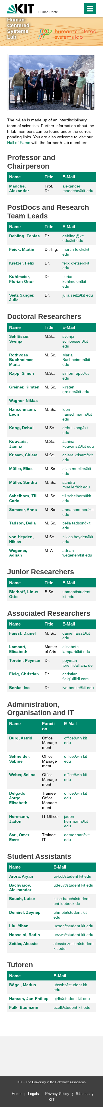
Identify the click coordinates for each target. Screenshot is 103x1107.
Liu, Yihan (19, 926)
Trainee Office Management (49, 800)
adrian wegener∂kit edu (77, 553)
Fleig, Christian (24, 674)
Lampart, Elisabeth (18, 649)
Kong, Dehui (21, 427)
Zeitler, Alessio (23, 943)
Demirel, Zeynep (25, 912)
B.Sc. (49, 591)
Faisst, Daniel (22, 633)
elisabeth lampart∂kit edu (76, 649)
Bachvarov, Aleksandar (20, 887)
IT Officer (50, 816)
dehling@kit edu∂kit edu (73, 238)
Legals (33, 1094)
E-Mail (68, 176)
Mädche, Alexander (19, 188)
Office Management (49, 743)
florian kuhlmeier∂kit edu (74, 281)
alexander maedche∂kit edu (77, 188)
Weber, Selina (22, 774)
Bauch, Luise (22, 898)
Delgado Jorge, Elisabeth (18, 798)
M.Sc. (50, 336)
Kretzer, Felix (21, 263)
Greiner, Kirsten (24, 387)
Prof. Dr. (49, 188)
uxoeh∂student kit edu (73, 926)
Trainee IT (49, 837)
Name (15, 176)
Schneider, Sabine (19, 758)
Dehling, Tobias (24, 236)
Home (16, 1094)
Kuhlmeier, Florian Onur (21, 279)
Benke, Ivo (19, 687)
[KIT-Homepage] (20, 7)
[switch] (77, 8)
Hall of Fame (18, 142)
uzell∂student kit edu (72, 1007)
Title (49, 176)
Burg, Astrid (20, 738)
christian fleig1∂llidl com (75, 676)
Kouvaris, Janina (18, 444)
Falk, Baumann (23, 1007)
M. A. (49, 550)
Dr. (47, 236)
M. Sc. (50, 355)
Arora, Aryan (21, 876)
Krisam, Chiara (23, 455)
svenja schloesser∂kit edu (75, 341)
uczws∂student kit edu (73, 934)
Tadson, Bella (22, 523)
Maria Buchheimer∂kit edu (76, 360)
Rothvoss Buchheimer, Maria (21, 360)
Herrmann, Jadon (19, 819)
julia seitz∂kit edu (77, 295)
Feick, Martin (21, 249)
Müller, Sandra (23, 482)
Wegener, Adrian (18, 553)
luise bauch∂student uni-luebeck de (72, 901)
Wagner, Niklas (23, 400)
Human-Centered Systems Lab (49, 12)
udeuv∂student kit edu (73, 885)
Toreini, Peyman (24, 660)
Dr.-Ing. (51, 249)
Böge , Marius (22, 984)
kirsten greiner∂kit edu (75, 389)
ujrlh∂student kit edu (72, 998)
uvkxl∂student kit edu (72, 876)
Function (48, 726)
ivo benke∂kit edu (78, 687)
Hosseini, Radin (24, 934)
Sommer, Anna (23, 509)
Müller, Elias (21, 468)
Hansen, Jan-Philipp (29, 998)
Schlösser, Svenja (19, 339)
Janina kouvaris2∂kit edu (78, 444)
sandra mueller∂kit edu (76, 485)
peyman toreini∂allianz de (77, 663)
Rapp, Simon (21, 373)
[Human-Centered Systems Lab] (67, 34)
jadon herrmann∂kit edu (76, 821)
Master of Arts (51, 649)
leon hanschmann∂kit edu (77, 414)
